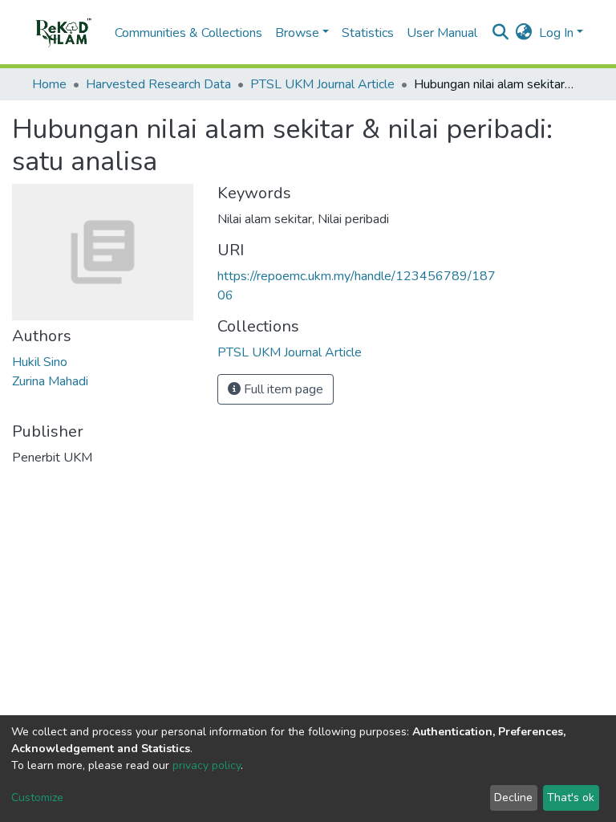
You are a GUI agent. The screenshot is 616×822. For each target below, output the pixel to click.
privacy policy (206, 765)
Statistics (368, 33)
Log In (556, 33)
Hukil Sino (39, 362)
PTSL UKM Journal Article (322, 84)
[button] (524, 33)
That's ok (570, 797)
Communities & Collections (188, 33)
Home (49, 84)
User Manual (442, 33)
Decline (513, 797)
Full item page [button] (282, 389)
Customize (37, 797)
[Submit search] (501, 33)
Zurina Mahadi (50, 381)
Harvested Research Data (158, 84)
